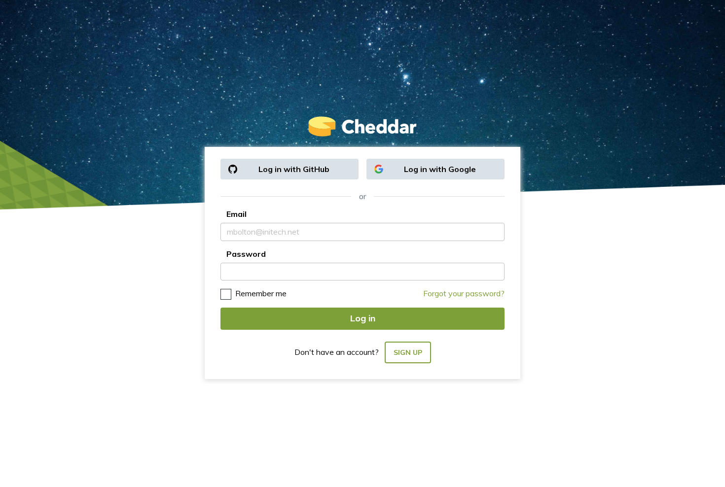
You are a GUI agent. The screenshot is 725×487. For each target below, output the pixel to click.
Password (246, 254)
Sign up (408, 352)
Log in (362, 318)
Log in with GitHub (293, 169)
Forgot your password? (464, 293)
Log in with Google (440, 169)
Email (236, 214)
